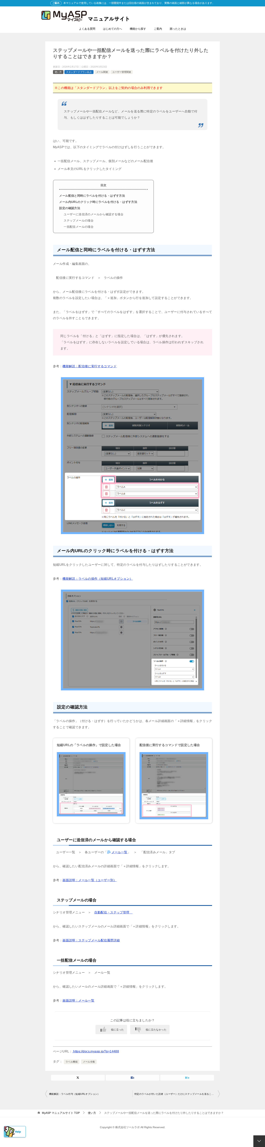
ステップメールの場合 (79, 220)
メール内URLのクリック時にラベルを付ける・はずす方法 (98, 201)
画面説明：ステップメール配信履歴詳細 (91, 940)
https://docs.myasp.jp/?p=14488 (95, 1051)
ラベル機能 (72, 1061)
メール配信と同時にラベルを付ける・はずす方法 (92, 195)
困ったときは (178, 28)
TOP (61, 1112)
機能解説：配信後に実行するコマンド (89, 366)
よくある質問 (87, 28)
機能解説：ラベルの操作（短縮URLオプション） (97, 578)
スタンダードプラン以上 (79, 72)
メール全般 (89, 1061)
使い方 (58, 72)
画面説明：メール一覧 (78, 1000)
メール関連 (102, 72)
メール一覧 (119, 852)
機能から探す (138, 28)
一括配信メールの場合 (79, 226)
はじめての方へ (112, 28)
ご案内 (158, 28)
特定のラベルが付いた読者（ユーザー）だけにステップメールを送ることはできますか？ (177, 1094)
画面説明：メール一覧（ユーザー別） (89, 880)
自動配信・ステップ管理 (113, 912)
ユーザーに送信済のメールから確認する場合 (93, 214)
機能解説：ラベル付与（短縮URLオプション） (74, 1094)
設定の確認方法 (69, 208)
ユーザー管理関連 (121, 72)
